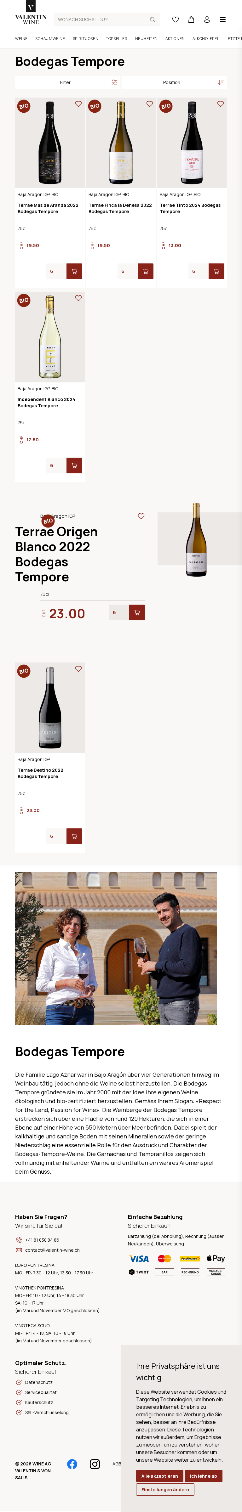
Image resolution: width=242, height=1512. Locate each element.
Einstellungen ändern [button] (165, 1489)
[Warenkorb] (191, 19)
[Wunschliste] (175, 19)
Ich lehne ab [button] (203, 1476)
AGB (116, 1464)
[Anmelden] (207, 19)
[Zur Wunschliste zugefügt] (78, 104)
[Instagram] (95, 1467)
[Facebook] (72, 1467)
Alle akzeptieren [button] (159, 1476)
